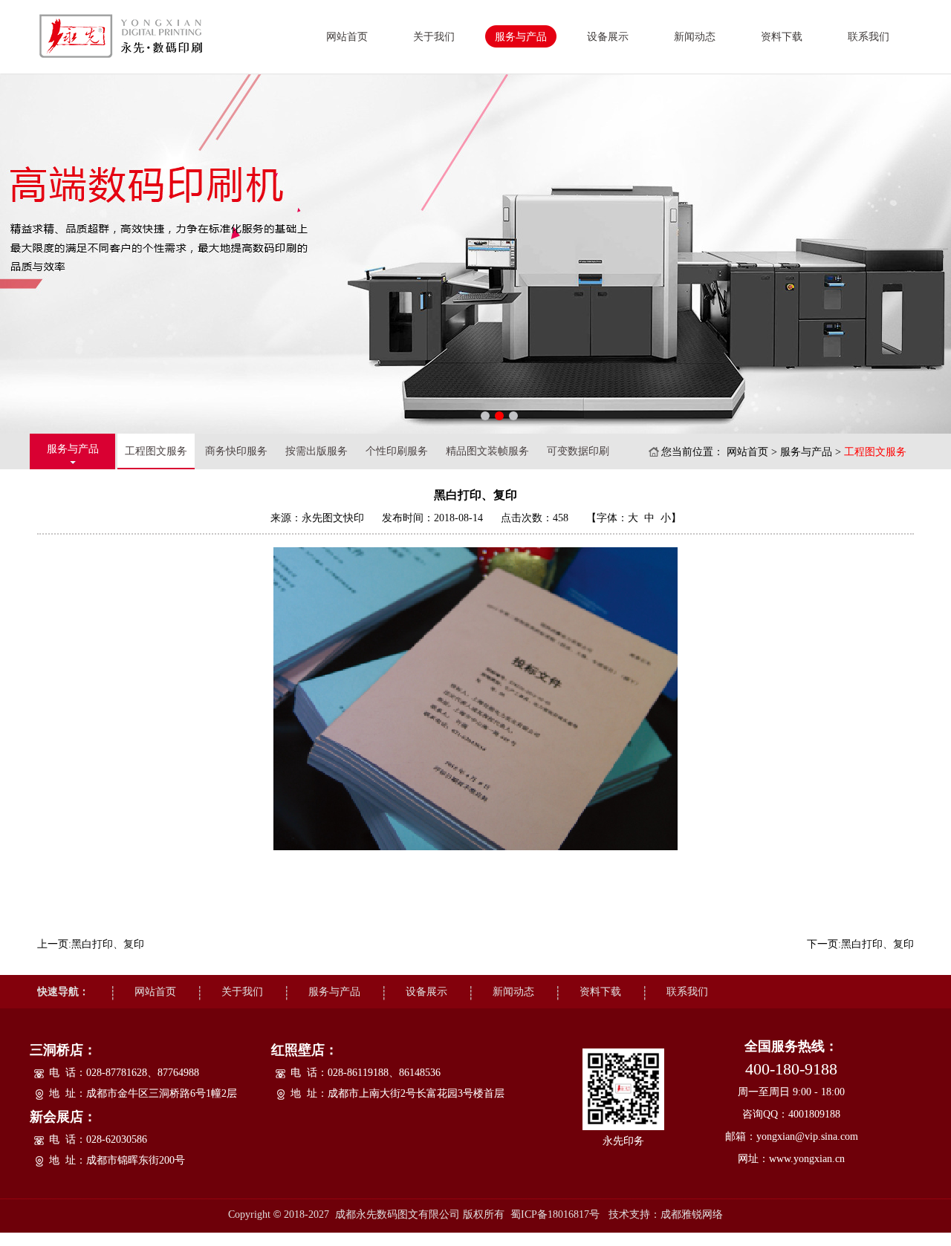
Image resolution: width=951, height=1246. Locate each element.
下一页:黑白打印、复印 (860, 944)
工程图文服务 (156, 451)
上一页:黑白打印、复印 (90, 944)
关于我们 (434, 36)
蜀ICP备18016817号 (555, 1214)
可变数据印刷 (578, 451)
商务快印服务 (236, 451)
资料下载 (781, 36)
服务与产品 (521, 36)
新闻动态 (694, 36)
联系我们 (868, 36)
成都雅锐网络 (691, 1214)
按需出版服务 (316, 451)
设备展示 (608, 36)
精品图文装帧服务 (487, 451)
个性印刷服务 (397, 451)
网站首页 (347, 36)
